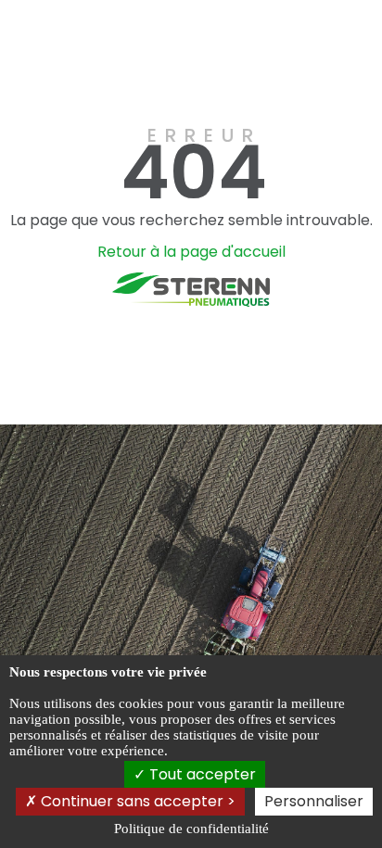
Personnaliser (313, 801)
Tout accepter (201, 774)
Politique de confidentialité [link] (191, 828)
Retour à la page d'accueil (191, 251)
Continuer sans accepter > (136, 801)
